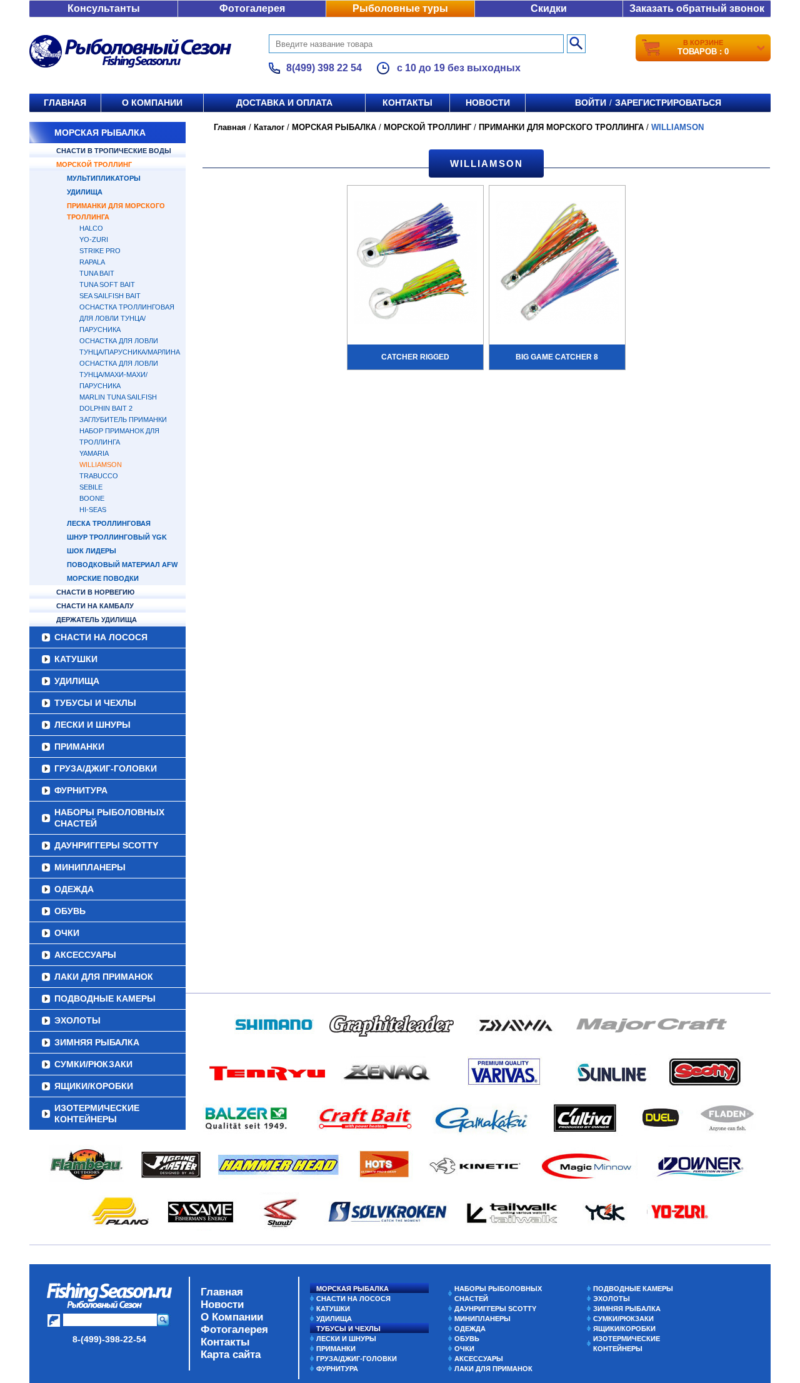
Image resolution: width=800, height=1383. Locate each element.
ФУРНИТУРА (81, 790)
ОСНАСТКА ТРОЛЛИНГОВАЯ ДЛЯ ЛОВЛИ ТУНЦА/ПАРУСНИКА (126, 318)
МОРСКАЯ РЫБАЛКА (100, 133)
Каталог (269, 127)
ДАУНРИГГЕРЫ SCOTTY (106, 845)
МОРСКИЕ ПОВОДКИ (103, 578)
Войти (590, 103)
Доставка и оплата (284, 103)
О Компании (232, 1317)
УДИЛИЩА (84, 192)
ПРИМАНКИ (79, 747)
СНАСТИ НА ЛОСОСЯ (101, 637)
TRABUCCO (98, 476)
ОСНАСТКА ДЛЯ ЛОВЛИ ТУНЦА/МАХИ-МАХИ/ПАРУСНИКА (118, 375)
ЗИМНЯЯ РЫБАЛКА (96, 1042)
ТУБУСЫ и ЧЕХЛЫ (95, 703)
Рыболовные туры (400, 8)
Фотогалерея (252, 8)
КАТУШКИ (76, 659)
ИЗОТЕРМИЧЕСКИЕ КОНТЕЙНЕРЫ (96, 1113)
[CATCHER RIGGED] (415, 264)
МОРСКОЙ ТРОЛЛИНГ (94, 164)
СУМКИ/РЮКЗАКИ (93, 1064)
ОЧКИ (66, 933)
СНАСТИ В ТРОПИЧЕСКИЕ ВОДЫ (113, 150)
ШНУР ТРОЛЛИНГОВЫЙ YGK (117, 537)
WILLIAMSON (100, 464)
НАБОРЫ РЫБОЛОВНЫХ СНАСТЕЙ (109, 817)
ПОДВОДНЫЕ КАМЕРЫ (105, 998)
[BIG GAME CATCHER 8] (557, 264)
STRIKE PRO (100, 250)
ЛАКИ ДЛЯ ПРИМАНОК (103, 977)
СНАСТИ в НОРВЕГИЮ (95, 592)
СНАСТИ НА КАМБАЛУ (95, 606)
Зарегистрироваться (668, 103)
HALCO (91, 228)
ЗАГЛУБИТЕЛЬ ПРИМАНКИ (123, 419)
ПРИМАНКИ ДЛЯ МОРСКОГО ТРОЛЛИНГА (561, 127)
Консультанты (104, 8)
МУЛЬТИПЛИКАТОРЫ (104, 178)
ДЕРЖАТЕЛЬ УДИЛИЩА (96, 619)
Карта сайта (231, 1354)
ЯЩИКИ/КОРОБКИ (93, 1086)
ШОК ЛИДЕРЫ (91, 551)
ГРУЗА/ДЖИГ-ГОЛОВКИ (105, 768)
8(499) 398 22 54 (324, 68)
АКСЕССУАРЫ (85, 955)
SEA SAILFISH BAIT (110, 295)
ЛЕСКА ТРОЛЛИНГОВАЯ (109, 523)
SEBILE (90, 487)
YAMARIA (94, 453)
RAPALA (92, 262)
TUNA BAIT (96, 273)
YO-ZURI (93, 239)
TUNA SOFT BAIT (107, 284)
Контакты (407, 103)
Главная (65, 103)
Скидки (549, 8)
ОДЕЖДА (74, 889)
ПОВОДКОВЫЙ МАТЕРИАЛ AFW (122, 564)
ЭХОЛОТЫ (77, 1020)
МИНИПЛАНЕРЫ (90, 867)
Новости (488, 103)
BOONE (91, 498)
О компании (152, 103)
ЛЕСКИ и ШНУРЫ (92, 725)
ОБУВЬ (70, 911)
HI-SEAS (92, 509)
